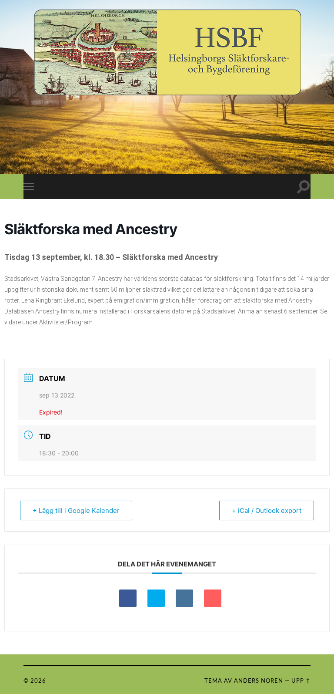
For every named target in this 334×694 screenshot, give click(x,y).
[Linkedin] (184, 598)
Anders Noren (258, 681)
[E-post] (212, 598)
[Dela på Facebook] (128, 598)
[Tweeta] (156, 598)
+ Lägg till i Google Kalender (76, 510)
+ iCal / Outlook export (266, 510)
